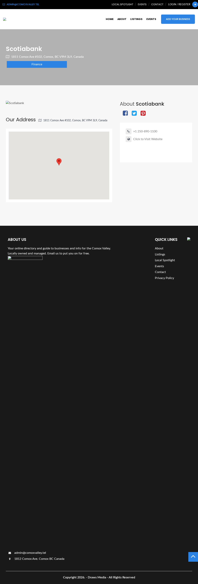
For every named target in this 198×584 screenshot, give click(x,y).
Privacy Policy (164, 278)
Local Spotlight (122, 4)
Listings (136, 19)
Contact (157, 4)
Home (110, 19)
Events (142, 4)
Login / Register (179, 4)
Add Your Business (178, 19)
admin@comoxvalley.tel (30, 552)
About (121, 19)
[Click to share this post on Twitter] (134, 113)
